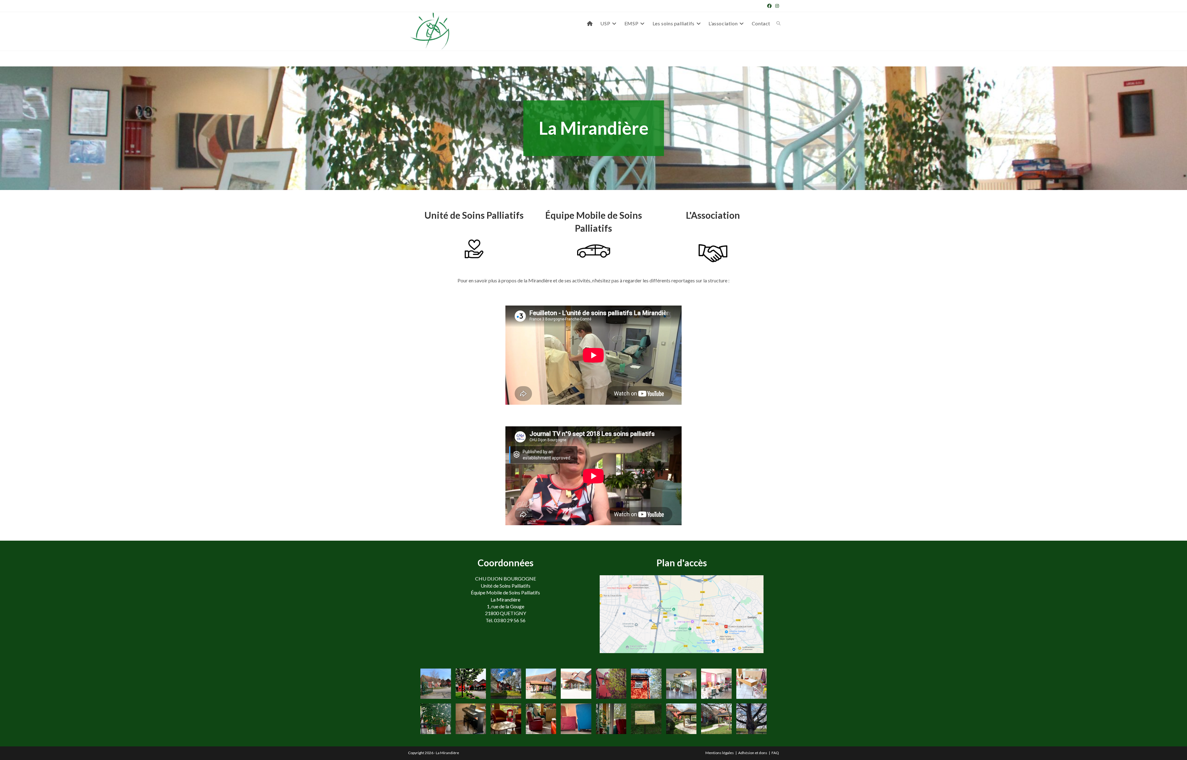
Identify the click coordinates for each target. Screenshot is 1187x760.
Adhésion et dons (752, 752)
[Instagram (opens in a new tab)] (776, 6)
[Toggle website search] (778, 23)
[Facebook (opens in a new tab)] (769, 6)
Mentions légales (719, 752)
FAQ (775, 752)
